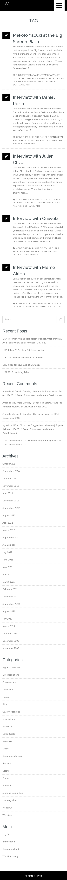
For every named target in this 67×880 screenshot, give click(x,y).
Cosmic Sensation (39, 303)
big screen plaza (26, 75)
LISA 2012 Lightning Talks (15, 372)
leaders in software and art (39, 251)
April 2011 (7, 574)
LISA (6, 4)
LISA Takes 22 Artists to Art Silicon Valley (23, 350)
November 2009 (10, 648)
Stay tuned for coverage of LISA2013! (21, 364)
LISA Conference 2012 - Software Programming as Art (30, 440)
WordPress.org (10, 856)
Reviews (6, 763)
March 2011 (8, 581)
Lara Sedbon (46, 78)
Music (5, 748)
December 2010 (10, 596)
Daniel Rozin (47, 137)
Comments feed (10, 849)
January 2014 (9, 478)
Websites (7, 815)
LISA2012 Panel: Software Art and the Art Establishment (34, 395)
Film (4, 704)
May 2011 (7, 567)
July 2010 (7, 618)
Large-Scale (8, 734)
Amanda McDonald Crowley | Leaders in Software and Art (32, 391)
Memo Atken (35, 306)
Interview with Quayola (36, 218)
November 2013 (10, 486)
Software (7, 785)
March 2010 (8, 626)
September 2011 (11, 537)
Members (7, 741)
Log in (5, 834)
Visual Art (7, 807)
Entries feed (8, 841)
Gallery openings (11, 711)
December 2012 (10, 500)
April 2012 (7, 522)
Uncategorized (9, 800)
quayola (18, 254)
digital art (19, 78)
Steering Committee (12, 793)
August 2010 (8, 611)
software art (21, 84)
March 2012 (8, 530)
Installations (8, 719)
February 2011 (10, 589)
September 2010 (11, 604)
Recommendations (12, 756)
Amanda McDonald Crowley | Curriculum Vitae (26, 414)
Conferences (9, 682)
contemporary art (48, 75)
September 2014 (11, 471)
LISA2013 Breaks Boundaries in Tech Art (23, 357)
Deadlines (7, 689)
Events (5, 697)
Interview (33, 78)
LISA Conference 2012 (35, 406)
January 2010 (9, 633)
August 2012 (8, 515)
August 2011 (8, 545)
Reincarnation (52, 306)
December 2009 (10, 641)
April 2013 (7, 493)
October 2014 (9, 463)
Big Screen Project (11, 667)
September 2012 (11, 508)
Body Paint (22, 303)
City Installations (10, 674)
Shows (5, 778)
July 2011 (7, 552)
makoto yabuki (47, 81)
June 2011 (7, 559)
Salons (5, 770)
